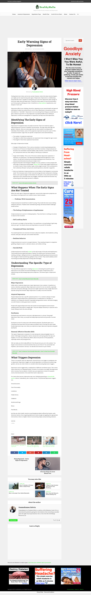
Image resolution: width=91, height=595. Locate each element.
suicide (30, 251)
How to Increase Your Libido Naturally (19, 493)
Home (14, 14)
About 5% (36, 164)
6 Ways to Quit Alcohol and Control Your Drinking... (52, 486)
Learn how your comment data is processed (39, 562)
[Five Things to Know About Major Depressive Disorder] (50, 440)
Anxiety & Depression (24, 14)
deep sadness (42, 103)
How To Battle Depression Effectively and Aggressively (33, 446)
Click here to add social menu (77, 1)
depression (35, 269)
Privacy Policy (40, 592)
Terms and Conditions (49, 592)
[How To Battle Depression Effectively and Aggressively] (34, 440)
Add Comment (28, 49)
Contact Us (72, 14)
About (65, 14)
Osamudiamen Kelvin (39, 49)
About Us (81, 589)
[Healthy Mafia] (45, 6)
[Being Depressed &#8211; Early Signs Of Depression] (18, 440)
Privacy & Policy (70, 589)
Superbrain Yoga (36, 14)
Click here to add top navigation (14, 1)
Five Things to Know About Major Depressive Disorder (48, 446)
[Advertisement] (45, 26)
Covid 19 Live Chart (56, 14)
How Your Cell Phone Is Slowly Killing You (52, 493)
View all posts (13, 520)
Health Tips (46, 14)
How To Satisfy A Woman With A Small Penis (26, 485)
